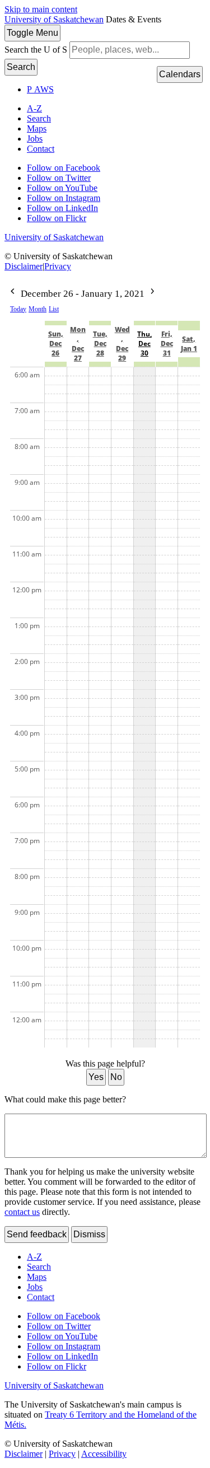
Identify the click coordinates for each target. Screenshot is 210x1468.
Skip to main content (40, 9)
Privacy (57, 266)
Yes (96, 1077)
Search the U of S (35, 49)
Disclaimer (23, 266)
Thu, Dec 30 (144, 343)
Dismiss (89, 1234)
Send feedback (37, 1234)
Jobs (35, 138)
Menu (32, 33)
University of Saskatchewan (54, 19)
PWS (40, 89)
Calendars (179, 74)
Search (21, 67)
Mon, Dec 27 (78, 344)
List (54, 309)
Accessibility (104, 1453)
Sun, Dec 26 (55, 343)
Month (37, 309)
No (116, 1077)
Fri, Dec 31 (167, 343)
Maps (36, 128)
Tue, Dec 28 (100, 343)
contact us (22, 1212)
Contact (40, 148)
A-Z (34, 108)
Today (18, 309)
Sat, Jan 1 (189, 343)
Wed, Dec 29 (122, 344)
